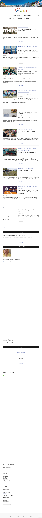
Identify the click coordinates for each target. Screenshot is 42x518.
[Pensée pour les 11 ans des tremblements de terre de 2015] (10, 172)
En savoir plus (21, 242)
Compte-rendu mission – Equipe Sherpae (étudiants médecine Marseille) (27, 73)
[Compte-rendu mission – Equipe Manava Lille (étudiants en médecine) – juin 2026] (10, 50)
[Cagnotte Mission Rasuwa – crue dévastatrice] (10, 30)
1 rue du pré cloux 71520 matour (9, 495)
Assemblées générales (6, 459)
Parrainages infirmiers (6, 482)
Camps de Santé (26, 46)
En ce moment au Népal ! (25, 94)
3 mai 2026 (20, 156)
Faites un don (5, 500)
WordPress (31, 516)
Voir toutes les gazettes (21, 453)
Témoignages (26, 150)
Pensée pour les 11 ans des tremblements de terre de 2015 (26, 171)
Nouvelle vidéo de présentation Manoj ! (26, 210)
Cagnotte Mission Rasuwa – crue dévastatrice (27, 29)
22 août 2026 (5, 55)
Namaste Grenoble (5, 479)
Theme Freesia (23, 516)
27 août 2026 (20, 32)
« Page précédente (6, 227)
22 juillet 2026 (20, 96)
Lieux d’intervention (27, 15)
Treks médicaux (5, 477)
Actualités (19, 18)
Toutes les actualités (6, 489)
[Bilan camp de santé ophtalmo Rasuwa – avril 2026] (10, 133)
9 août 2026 (5, 76)
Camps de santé (5, 476)
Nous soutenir (27, 18)
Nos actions (11, 18)
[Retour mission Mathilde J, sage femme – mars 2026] (10, 152)
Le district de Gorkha (6, 468)
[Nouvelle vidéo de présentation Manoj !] (10, 211)
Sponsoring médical (6, 501)
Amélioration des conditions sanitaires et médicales (10, 480)
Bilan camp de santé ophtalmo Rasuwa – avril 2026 (26, 132)
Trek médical (21, 188)
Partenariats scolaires (6, 481)
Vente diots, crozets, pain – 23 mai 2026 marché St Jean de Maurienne (27, 112)
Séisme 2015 (30, 168)
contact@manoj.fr (6, 497)
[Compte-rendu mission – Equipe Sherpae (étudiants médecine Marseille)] (10, 71)
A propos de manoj (5, 458)
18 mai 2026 (20, 115)
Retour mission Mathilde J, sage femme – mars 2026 (27, 153)
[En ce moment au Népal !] (10, 94)
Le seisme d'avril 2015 (6, 470)
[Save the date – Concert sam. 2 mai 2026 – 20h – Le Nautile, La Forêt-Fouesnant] (10, 190)
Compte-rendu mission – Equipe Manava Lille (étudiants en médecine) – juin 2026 (28, 51)
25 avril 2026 (20, 174)
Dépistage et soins (33, 46)
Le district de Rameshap (6, 469)
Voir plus (21, 41)
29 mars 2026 (5, 195)
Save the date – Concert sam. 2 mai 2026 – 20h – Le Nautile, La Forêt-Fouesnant (28, 191)
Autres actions (5, 483)
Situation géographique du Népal (7, 467)
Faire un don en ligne (21, 352)
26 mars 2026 (20, 213)
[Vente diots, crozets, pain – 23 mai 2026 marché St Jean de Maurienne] (10, 113)
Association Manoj (6, 14)
